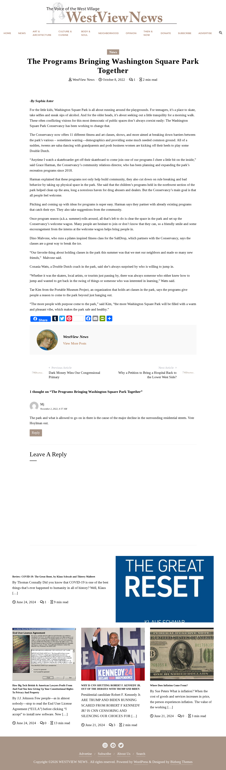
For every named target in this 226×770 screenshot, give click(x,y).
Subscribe (104, 754)
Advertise (85, 754)
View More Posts (74, 343)
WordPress (141, 762)
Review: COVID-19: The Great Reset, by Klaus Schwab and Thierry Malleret (53, 576)
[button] (220, 33)
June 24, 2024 (26, 602)
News (113, 52)
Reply (36, 432)
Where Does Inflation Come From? (169, 685)
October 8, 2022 (114, 79)
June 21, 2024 (95, 725)
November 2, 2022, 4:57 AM (53, 408)
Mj (42, 404)
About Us (123, 754)
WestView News (83, 79)
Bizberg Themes (181, 762)
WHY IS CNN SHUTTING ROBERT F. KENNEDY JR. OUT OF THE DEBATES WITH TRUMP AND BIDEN (111, 687)
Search (140, 754)
